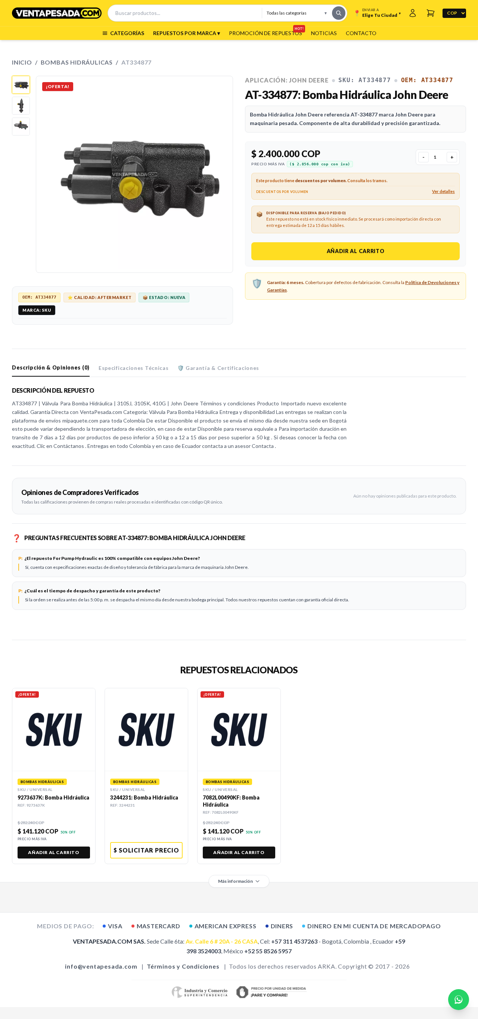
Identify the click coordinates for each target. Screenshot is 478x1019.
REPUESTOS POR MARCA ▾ (186, 33)
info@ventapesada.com (101, 966)
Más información (235, 881)
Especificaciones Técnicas (134, 368)
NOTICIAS (324, 33)
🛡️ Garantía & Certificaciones (218, 368)
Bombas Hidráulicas (77, 62)
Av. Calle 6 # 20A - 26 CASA (222, 941)
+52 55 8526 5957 (268, 950)
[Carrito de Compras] (431, 13)
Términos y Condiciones (183, 966)
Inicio (22, 62)
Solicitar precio (146, 850)
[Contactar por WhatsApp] (458, 999)
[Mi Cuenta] (413, 13)
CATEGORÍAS (127, 33)
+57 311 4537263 (294, 941)
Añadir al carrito (356, 251)
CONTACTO (361, 33)
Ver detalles (443, 191)
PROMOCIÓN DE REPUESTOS (265, 32)
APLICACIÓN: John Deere (287, 80)
